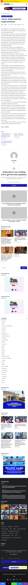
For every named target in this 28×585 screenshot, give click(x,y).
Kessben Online (13, 574)
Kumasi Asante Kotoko (6, 535)
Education (4, 327)
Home (3, 13)
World (3, 382)
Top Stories (4, 376)
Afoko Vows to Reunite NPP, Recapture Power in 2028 (14, 1)
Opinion (3, 350)
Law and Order (5, 340)
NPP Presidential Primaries (6, 537)
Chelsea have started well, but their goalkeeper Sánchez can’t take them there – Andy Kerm (20, 443)
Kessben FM (4, 531)
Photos (3, 352)
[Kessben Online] (8, 4)
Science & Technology (6, 358)
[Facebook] (11, 554)
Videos (3, 380)
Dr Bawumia (10, 526)
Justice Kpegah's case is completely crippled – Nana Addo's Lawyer (6, 135)
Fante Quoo (16, 526)
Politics (3, 354)
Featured (7, 13)
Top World (4, 378)
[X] (12, 554)
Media (3, 346)
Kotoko (16, 533)
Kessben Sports (4, 533)
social (3, 362)
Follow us (3, 543)
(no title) (17, 255)
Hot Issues (9, 16)
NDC (12, 535)
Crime (3, 323)
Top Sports (4, 374)
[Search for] (26, 4)
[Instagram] (15, 554)
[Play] (12, 290)
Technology (4, 368)
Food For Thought (5, 528)
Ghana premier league (22, 528)
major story (4, 344)
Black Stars (4, 526)
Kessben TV (11, 533)
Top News (4, 372)
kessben (3, 24)
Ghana (14, 528)
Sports (3, 364)
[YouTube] (14, 554)
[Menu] (1, 4)
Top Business (4, 370)
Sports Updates (5, 366)
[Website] (14, 163)
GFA (10, 528)
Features (3, 331)
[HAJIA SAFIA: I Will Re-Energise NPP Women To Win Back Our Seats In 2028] (7, 419)
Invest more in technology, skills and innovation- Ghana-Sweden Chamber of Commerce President (6, 240)
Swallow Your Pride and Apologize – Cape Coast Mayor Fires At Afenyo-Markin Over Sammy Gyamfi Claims (7, 257)
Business (4, 321)
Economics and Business (7, 325)
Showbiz (3, 360)
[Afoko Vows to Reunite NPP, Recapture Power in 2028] (21, 233)
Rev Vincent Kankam (17, 537)
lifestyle (3, 342)
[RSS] (17, 554)
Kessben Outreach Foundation (13, 531)
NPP (16, 535)
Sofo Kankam (4, 539)
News (3, 348)
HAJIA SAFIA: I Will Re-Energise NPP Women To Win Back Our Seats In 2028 (6, 426)
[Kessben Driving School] (14, 8)
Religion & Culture (5, 356)
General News (5, 333)
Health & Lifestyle (5, 336)
